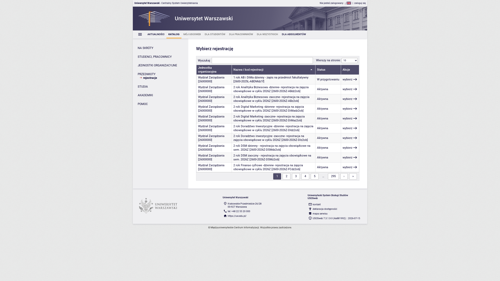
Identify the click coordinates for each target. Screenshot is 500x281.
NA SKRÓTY (145, 48)
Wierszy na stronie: (329, 60)
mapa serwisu (320, 213)
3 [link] (296, 176)
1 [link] (277, 176)
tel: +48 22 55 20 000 (239, 211)
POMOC (143, 104)
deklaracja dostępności (325, 209)
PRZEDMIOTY (146, 74)
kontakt (317, 204)
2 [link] (286, 176)
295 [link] (333, 176)
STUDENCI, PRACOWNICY (155, 57)
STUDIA (143, 86)
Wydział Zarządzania (211, 77)
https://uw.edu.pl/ (237, 216)
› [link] (344, 176)
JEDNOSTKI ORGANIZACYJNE (157, 65)
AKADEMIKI (145, 95)
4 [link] (305, 176)
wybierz (347, 79)
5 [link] (314, 176)
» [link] (353, 176)
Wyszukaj (204, 60)
